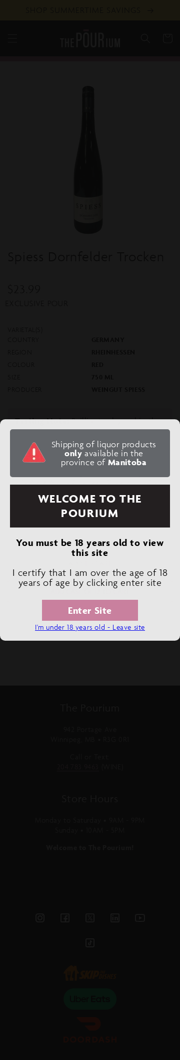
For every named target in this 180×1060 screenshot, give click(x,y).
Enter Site (90, 610)
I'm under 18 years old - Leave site (90, 627)
